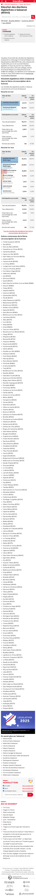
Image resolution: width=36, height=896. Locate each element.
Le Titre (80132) (8, 468)
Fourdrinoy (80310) (28, 21)
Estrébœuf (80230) (9, 526)
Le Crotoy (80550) (8, 264)
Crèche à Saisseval (9, 746)
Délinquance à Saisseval (11, 760)
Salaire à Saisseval (8, 748)
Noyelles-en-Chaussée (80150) (13, 528)
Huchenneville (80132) (10, 346)
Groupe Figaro (15, 874)
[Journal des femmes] (9, 882)
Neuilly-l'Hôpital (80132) (10, 463)
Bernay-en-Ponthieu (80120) (12, 533)
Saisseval (22, 34)
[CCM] (26, 882)
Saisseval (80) (7, 738)
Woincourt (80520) (9, 278)
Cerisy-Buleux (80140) (10, 509)
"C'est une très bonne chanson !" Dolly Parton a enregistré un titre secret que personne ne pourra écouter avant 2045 (18, 834)
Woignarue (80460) (9, 337)
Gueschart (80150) (9, 448)
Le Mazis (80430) (8, 660)
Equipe (16, 868)
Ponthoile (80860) (9, 363)
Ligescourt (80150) (9, 550)
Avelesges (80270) (9, 703)
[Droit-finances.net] (26, 886)
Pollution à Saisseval (9, 763)
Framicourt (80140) (9, 609)
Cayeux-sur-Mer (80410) (10, 254)
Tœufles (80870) (8, 487)
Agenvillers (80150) (9, 558)
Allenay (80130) (8, 524)
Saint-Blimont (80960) (10, 312)
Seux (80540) (6, 23)
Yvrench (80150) (8, 494)
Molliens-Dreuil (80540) (10, 307)
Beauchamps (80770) (10, 303)
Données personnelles (8, 872)
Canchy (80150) (8, 453)
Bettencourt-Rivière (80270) (12, 570)
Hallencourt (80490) (9, 273)
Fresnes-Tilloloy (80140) (10, 563)
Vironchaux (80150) (9, 388)
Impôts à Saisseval (9, 751)
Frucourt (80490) (8, 643)
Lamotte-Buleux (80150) (11, 473)
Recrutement (27, 870)
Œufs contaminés (9, 812)
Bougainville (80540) (9, 434)
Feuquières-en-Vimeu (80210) (12, 249)
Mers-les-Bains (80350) (10, 247)
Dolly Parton (7, 822)
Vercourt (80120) (8, 674)
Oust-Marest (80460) (10, 356)
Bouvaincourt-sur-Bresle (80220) (13, 332)
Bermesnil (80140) (9, 580)
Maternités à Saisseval (10, 743)
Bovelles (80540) (14, 21)
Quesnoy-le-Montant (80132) (12, 378)
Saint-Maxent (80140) (10, 431)
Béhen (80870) (8, 397)
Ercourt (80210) (8, 633)
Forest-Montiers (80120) (11, 439)
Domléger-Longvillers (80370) (13, 499)
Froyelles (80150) (8, 679)
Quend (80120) (7, 281)
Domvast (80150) (8, 465)
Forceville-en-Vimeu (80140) (12, 546)
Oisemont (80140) (9, 293)
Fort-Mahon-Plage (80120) (11, 271)
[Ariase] (9, 894)
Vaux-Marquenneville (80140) (12, 686)
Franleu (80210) (8, 393)
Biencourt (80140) (8, 628)
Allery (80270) (7, 320)
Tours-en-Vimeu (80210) (11, 329)
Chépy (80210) (7, 288)
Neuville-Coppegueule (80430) (13, 383)
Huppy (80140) (7, 334)
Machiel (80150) (8, 611)
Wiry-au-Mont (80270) (10, 669)
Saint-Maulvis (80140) (10, 507)
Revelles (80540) (8, 373)
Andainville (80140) (9, 541)
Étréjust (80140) (8, 708)
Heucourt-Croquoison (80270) (12, 657)
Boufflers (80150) (8, 652)
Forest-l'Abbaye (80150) (10, 485)
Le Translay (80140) (9, 538)
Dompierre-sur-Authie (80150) (13, 419)
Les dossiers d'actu (10, 791)
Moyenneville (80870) (10, 344)
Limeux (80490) (8, 623)
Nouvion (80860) (8, 286)
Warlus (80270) (8, 543)
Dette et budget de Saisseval (12, 753)
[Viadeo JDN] (26, 890)
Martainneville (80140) (10, 424)
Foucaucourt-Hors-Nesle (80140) (13, 689)
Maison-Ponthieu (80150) (11, 504)
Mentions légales (6, 874)
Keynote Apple (8, 815)
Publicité (31, 868)
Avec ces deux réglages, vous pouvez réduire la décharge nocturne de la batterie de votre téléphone (18, 856)
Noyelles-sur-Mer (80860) (11, 351)
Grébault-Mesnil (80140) (11, 575)
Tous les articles (15, 870)
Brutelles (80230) (8, 577)
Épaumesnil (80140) (9, 667)
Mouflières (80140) (9, 691)
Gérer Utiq (31, 872)
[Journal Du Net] (9, 886)
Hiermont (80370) (9, 614)
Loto (4, 829)
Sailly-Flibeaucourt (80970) (11, 300)
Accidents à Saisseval (10, 758)
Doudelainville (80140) (10, 446)
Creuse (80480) (8, 582)
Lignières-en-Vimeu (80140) (12, 655)
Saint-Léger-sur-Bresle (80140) (13, 684)
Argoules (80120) (8, 477)
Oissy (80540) (7, 572)
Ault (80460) (7, 276)
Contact (7, 870)
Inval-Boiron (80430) (9, 645)
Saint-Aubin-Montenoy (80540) (13, 555)
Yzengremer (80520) (9, 400)
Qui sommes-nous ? (7, 868)
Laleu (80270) (7, 672)
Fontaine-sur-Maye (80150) (11, 606)
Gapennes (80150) (9, 511)
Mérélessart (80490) (9, 584)
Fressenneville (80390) (10, 261)
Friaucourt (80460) (9, 342)
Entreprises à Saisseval (10, 770)
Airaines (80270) (8, 259)
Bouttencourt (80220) (10, 305)
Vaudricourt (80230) (9, 422)
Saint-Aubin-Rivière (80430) (12, 650)
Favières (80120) (8, 410)
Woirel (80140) (7, 706)
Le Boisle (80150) (8, 470)
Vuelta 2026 (7, 824)
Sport (6, 788)
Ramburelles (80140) (10, 516)
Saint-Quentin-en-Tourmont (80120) (15, 490)
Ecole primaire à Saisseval (11, 741)
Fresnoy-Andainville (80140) (12, 677)
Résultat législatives (11, 4)
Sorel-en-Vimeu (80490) (11, 536)
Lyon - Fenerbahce (9, 820)
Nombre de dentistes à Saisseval (13, 768)
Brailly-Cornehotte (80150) (11, 565)
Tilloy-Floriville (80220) (10, 451)
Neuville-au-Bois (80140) (11, 618)
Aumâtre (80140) (8, 599)
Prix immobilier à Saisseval (12, 772)
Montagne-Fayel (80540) (11, 616)
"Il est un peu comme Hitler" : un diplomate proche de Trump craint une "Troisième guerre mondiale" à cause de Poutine (18, 841)
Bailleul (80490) (8, 521)
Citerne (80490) (8, 531)
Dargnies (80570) (8, 290)
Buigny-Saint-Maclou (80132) (12, 380)
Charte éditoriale (23, 868)
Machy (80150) (7, 648)
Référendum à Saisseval (11, 775)
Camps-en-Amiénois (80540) (12, 587)
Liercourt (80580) (8, 475)
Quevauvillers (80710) (10, 295)
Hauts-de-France (24, 4)
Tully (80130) (7, 368)
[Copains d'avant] (9, 890)
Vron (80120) (7, 322)
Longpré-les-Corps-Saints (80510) (14, 266)
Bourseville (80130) (9, 339)
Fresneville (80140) (9, 665)
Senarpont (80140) (9, 354)
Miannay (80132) (8, 359)
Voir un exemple (27, 786)
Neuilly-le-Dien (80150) (10, 662)
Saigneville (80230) (9, 456)
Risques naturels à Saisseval (12, 765)
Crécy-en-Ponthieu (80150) (12, 269)
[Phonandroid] (26, 894)
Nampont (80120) (8, 519)
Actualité (7, 786)
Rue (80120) (7, 244)
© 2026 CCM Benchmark (27, 874)
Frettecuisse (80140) (9, 694)
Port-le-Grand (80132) (10, 514)
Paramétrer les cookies (21, 872)
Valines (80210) (8, 349)
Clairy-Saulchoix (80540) (10, 443)
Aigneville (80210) (8, 310)
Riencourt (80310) (8, 589)
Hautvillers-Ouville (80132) (11, 376)
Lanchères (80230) (9, 317)
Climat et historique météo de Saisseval (16, 755)
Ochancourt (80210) (9, 480)
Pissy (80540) (7, 502)
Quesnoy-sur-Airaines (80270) (12, 414)
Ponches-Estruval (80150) (11, 638)
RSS (21, 870)
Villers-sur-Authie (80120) (11, 407)
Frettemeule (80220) (10, 497)
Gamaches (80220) (9, 252)
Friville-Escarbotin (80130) (11, 242)
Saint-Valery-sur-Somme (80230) (14, 256)
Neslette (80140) (8, 682)
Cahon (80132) (7, 553)
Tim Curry (6, 807)
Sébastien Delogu (9, 817)
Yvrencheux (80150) (9, 635)
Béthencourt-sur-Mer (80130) (12, 315)
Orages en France (8, 810)
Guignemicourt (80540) (10, 436)
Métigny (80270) (8, 640)
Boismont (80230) (9, 412)
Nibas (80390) (7, 325)
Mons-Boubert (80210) (10, 361)
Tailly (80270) (7, 701)
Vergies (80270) (8, 597)
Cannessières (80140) (10, 699)
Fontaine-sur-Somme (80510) (12, 390)
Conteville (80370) (9, 567)
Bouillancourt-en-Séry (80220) (13, 371)
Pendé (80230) (8, 298)
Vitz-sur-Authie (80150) (10, 631)
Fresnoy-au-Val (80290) (10, 548)
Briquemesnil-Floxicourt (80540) (13, 458)
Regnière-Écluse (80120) (11, 626)
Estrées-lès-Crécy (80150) (11, 426)
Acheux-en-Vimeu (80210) (11, 395)
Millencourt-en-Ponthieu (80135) (13, 460)
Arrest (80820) (7, 327)
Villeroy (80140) (8, 592)
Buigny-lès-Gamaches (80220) (13, 429)
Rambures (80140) (9, 441)
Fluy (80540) (7, 482)
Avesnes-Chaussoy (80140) (11, 696)
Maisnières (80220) (9, 405)
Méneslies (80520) (9, 492)
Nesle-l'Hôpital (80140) (10, 594)
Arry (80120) (7, 560)
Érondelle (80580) (8, 385)
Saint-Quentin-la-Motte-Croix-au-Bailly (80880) (18, 283)
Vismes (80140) (8, 402)
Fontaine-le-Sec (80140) (10, 621)
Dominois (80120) (8, 601)
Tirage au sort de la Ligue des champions (16, 827)
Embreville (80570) (9, 366)
